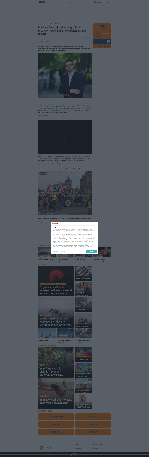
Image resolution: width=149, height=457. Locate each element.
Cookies (60, 247)
